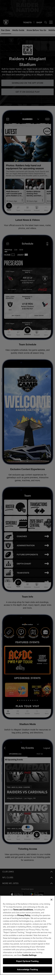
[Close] (51, 899)
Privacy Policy (23, 915)
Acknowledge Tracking (27, 969)
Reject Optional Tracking (27, 961)
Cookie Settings (29, 955)
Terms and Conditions (23, 909)
